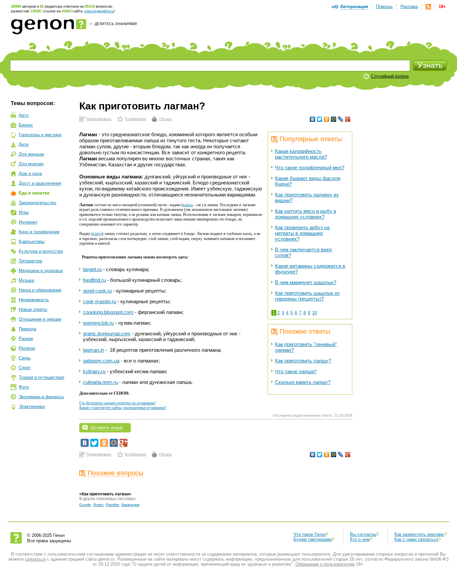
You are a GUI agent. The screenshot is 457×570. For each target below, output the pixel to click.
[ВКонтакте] (312, 119)
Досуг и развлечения (40, 183)
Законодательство (37, 202)
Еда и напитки (34, 192)
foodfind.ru (94, 280)
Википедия (130, 505)
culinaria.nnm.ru (100, 382)
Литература (30, 260)
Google (85, 505)
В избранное (135, 119)
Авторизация (354, 6)
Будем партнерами (312, 539)
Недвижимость (34, 299)
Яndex (98, 505)
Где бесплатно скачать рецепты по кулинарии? (117, 403)
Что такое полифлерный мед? (309, 167)
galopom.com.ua (101, 360)
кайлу (97, 233)
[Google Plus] (347, 119)
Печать (165, 119)
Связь (25, 357)
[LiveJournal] (340, 119)
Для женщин (31, 154)
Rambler (112, 505)
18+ (442, 6)
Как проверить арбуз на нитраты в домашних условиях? (302, 233)
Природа (27, 328)
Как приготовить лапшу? (303, 360)
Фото (24, 387)
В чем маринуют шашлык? (305, 282)
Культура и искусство (41, 251)
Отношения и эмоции (40, 319)
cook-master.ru (99, 301)
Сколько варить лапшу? (303, 382)
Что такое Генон (309, 534)
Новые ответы (33, 309)
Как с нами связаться (416, 539)
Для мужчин (31, 163)
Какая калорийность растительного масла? (301, 154)
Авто (23, 115)
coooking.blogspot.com (108, 312)
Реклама (409, 6)
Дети (23, 144)
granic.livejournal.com (106, 333)
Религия (27, 348)
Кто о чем (360, 539)
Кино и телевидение (39, 231)
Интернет (28, 222)
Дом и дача (30, 173)
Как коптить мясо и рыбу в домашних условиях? (305, 214)
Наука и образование (40, 290)
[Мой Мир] (333, 119)
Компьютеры (31, 241)
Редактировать (98, 119)
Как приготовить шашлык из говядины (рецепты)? (307, 296)
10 (314, 312)
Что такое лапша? (295, 371)
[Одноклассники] (326, 119)
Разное (26, 338)
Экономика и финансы (41, 396)
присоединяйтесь (99, 11)
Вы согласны (363, 534)
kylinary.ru (94, 371)
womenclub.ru (98, 323)
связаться (35, 559)
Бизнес (26, 125)
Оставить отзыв (106, 427)
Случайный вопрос (390, 76)
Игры (24, 212)
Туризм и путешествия (41, 377)
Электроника (31, 406)
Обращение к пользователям (325, 564)
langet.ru (92, 269)
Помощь (384, 6)
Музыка (26, 280)
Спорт (25, 367)
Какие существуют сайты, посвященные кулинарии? (122, 407)
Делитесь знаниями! (116, 24)
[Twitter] (319, 119)
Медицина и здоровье (41, 270)
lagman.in (93, 350)
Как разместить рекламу (419, 534)
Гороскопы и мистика (40, 134)
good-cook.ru (97, 291)
